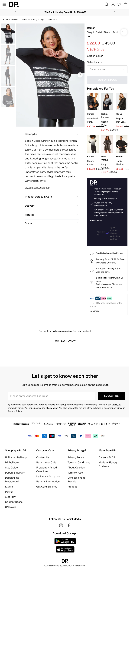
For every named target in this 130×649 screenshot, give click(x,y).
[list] (50, 75)
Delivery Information (48, 476)
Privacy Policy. (15, 411)
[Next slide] (115, 12)
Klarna (9, 486)
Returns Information (48, 481)
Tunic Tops (52, 19)
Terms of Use (75, 472)
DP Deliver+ (12, 462)
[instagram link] (61, 525)
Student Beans (14, 501)
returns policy (106, 287)
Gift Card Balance (46, 486)
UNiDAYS (10, 506)
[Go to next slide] (80, 74)
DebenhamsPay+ (15, 472)
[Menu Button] (4, 4)
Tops (42, 19)
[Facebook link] (69, 525)
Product (72, 486)
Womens (14, 19)
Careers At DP (107, 457)
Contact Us (42, 457)
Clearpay (10, 496)
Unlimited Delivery (16, 457)
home (5, 19)
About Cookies (76, 467)
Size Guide (11, 467)
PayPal (9, 491)
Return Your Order (46, 462)
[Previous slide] (15, 12)
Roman (91, 27)
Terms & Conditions (79, 462)
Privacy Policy (76, 457)
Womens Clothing (29, 19)
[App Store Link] (65, 545)
